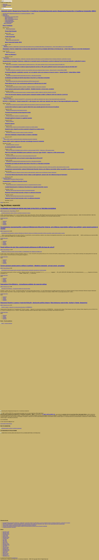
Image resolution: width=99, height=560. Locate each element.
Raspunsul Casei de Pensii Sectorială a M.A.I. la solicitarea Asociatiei (22, 198)
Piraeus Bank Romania (9, 21)
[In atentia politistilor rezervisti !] (12, 144)
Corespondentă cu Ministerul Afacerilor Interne (15, 181)
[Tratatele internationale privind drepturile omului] (16, 110)
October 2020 (5, 538)
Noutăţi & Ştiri (7, 211)
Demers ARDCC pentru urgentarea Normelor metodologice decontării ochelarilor (23, 141)
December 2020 (6, 537)
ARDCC (2, 211)
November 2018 (6, 544)
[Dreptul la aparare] (9, 121)
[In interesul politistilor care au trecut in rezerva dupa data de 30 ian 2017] (20, 155)
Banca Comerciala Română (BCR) (11, 16)
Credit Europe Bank (9, 20)
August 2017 (5, 551)
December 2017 (6, 549)
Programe (5, 45)
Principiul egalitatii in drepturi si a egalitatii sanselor (18, 118)
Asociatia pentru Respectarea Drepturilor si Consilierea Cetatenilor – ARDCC (18, 13)
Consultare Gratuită (7, 5)
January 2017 (5, 554)
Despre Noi (5, 4)
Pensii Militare (6, 57)
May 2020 (5, 540)
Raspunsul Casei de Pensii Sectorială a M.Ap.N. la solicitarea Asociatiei (23, 192)
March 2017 (5, 552)
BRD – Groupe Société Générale (11, 19)
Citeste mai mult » (4, 218)
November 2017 (6, 550)
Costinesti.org (14, 557)
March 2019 (5, 542)
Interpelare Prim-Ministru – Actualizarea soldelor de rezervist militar (23, 284)
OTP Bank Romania (9, 22)
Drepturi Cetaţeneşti (7, 98)
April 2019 (5, 541)
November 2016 (6, 555)
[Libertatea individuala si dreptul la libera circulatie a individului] (19, 132)
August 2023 (5, 535)
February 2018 (6, 547)
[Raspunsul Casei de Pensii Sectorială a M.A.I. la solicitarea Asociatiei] (19, 196)
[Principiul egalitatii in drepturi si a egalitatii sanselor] (16, 115)
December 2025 (6, 531)
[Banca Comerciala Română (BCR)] (12, 40)
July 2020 (5, 539)
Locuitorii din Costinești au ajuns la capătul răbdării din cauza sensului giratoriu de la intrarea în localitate (32, 107)
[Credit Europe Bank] (9, 34)
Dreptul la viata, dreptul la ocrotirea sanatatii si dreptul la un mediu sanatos (24, 129)
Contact (4, 6)
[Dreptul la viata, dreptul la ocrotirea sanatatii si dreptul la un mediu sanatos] (21, 126)
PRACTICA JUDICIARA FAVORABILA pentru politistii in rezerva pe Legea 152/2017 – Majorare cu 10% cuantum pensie (34, 152)
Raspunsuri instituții (7, 178)
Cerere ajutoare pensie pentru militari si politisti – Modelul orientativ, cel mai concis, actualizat (29, 89)
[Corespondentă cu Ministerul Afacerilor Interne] (13, 179)
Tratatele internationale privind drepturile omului (18, 112)
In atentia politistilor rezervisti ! (13, 147)
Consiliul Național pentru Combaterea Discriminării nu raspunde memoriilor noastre (26, 187)
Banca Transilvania (9, 17)
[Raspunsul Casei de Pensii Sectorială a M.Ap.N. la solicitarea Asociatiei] (20, 190)
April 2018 (5, 546)
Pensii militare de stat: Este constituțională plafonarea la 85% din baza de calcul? (25, 83)
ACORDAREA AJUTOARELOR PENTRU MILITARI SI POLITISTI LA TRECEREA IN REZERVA (27, 77)
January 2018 (5, 548)
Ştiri (4, 138)
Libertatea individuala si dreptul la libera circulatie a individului (21, 134)
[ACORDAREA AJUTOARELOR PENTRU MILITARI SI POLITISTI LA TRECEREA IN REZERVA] (23, 75)
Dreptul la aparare (9, 123)
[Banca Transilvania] (7, 23)
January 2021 (5, 536)
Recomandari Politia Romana (6, 423)
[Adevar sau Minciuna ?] (10, 52)
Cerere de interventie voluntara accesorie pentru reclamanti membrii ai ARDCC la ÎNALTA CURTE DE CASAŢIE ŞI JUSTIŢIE (36, 94)
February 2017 (6, 553)
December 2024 (6, 534)
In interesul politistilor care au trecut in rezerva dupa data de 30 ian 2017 (24, 158)
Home (1, 202)
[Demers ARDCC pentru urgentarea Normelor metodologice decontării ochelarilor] (20, 139)
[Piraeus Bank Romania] (10, 28)
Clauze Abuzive (6, 15)
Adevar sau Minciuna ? (10, 54)
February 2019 (6, 543)
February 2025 (6, 532)
